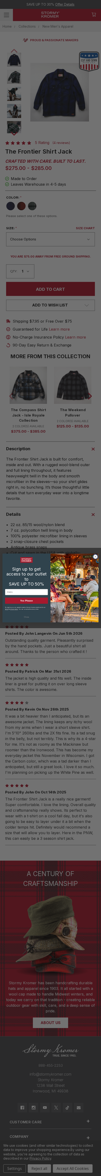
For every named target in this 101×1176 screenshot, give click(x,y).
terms (6, 609)
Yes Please (26, 600)
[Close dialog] (95, 557)
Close (26, 617)
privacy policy (14, 609)
